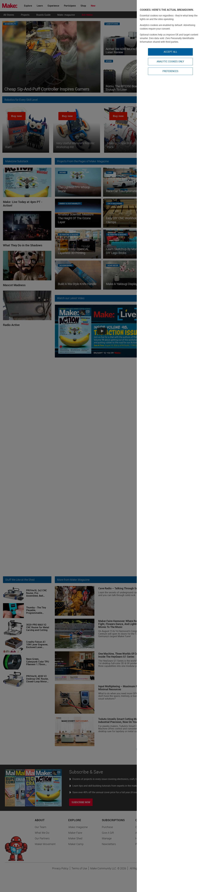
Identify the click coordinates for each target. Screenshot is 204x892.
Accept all (170, 51)
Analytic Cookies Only (170, 61)
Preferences (170, 71)
